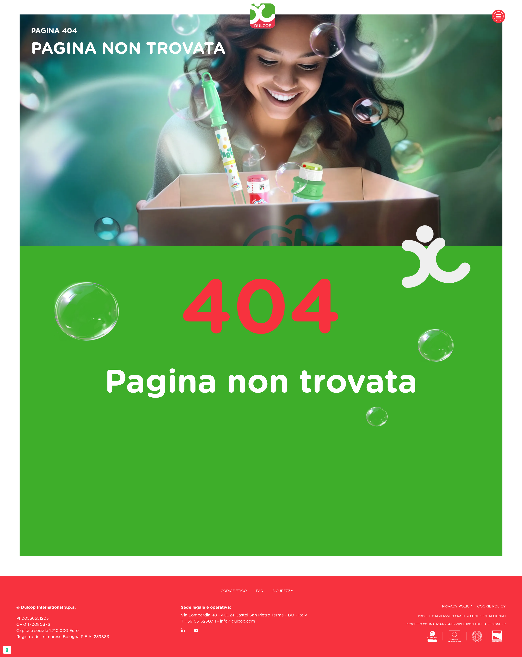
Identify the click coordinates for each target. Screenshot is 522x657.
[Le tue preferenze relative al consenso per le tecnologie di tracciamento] (7, 650)
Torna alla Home (261, 415)
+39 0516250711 (200, 621)
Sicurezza (282, 591)
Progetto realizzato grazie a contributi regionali (462, 616)
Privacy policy (457, 606)
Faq (259, 591)
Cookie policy (491, 606)
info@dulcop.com (237, 621)
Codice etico (234, 591)
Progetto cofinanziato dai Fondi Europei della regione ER (456, 624)
